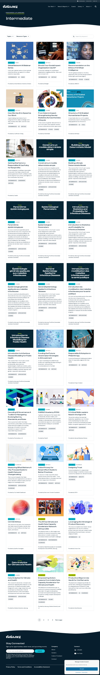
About (88, 6)
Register (89, 1)
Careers (53, 653)
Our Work (51, 6)
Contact (54, 659)
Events (74, 6)
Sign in (95, 1)
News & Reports (63, 6)
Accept (82, 669)
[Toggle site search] (95, 6)
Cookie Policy (78, 672)
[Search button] (74, 36)
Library (80, 6)
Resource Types (22, 36)
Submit (40, 651)
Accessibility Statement (42, 667)
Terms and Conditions (24, 667)
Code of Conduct (56, 656)
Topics (9, 36)
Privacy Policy (84, 672)
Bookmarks (81, 1)
